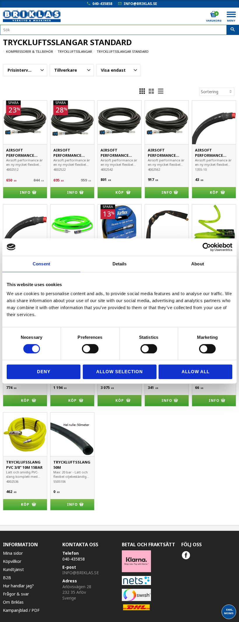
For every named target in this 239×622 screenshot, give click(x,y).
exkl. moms (228, 611)
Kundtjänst (13, 569)
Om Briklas (13, 602)
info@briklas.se (140, 3)
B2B (7, 577)
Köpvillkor (12, 561)
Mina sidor (13, 553)
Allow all (196, 371)
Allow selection (119, 371)
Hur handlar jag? (18, 585)
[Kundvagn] (213, 14)
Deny (43, 371)
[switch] (90, 348)
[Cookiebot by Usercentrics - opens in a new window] (206, 247)
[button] (25, 70)
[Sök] (232, 30)
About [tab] (197, 263)
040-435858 (102, 3)
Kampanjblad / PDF (21, 610)
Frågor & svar (16, 594)
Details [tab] (120, 263)
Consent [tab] (41, 263)
